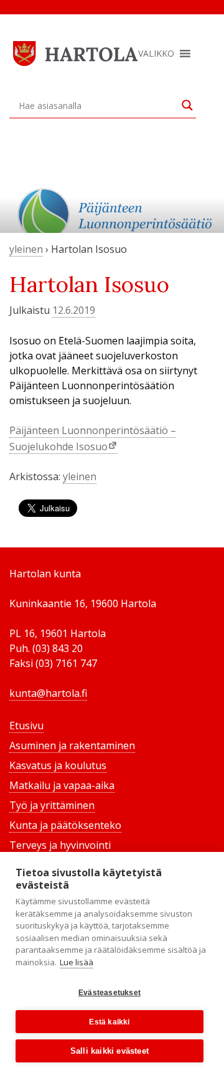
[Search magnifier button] (187, 105)
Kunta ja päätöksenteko (65, 825)
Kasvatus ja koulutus (57, 765)
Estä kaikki (109, 1022)
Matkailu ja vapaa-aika (61, 785)
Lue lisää (76, 962)
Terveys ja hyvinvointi (60, 845)
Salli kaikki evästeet (109, 1051)
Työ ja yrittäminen (52, 805)
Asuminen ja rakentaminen (72, 745)
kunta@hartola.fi (48, 693)
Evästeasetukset (109, 992)
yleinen (26, 249)
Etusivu (26, 725)
